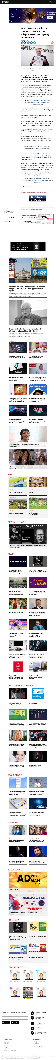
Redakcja (6, 1041)
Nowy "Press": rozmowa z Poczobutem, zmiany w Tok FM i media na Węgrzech (38, 572)
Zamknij (52, 1056)
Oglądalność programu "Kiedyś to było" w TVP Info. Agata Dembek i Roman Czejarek (18, 400)
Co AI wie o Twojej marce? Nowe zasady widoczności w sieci (17, 358)
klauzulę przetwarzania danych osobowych (15, 1058)
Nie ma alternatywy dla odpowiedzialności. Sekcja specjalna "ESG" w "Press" (16, 724)
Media (11, 553)
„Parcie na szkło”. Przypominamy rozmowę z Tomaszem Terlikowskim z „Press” (36, 841)
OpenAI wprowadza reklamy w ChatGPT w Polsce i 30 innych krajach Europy (17, 793)
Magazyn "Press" (37, 1041)
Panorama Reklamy (38, 1046)
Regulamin (7, 1049)
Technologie (15, 775)
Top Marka (35, 1045)
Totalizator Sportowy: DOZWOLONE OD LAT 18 (15, 491)
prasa (38, 192)
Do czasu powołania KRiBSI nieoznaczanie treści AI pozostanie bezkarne (36, 814)
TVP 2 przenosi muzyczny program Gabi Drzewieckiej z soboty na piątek (37, 421)
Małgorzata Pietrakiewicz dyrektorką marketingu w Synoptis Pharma (16, 746)
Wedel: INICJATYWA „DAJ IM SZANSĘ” (37, 491)
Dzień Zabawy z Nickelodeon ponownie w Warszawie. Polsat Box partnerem (37, 593)
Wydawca (6, 1042)
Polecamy (13, 920)
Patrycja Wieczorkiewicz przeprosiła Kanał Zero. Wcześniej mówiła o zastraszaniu (36, 358)
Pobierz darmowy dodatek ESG (38, 936)
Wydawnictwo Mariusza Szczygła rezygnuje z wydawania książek (36, 635)
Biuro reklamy (7, 1043)
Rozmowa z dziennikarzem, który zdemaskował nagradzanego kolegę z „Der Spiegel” (37, 862)
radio (45, 192)
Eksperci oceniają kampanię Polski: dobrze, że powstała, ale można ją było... (38, 746)
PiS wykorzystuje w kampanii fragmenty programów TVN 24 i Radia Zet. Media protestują (37, 180)
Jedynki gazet (15, 967)
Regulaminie (35, 1058)
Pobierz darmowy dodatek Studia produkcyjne (16, 958)
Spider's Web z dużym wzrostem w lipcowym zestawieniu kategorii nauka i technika (17, 572)
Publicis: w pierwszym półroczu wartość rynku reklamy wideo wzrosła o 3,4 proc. (38, 724)
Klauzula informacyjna (10, 1050)
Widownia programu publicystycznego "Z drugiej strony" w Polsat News (17, 421)
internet (30, 209)
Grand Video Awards (38, 1048)
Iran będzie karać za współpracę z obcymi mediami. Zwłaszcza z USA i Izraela (18, 593)
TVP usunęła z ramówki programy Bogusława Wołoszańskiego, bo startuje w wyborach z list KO (37, 102)
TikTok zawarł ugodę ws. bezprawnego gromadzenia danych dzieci (17, 379)
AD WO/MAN (14, 890)
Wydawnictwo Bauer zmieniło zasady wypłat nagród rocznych (37, 677)
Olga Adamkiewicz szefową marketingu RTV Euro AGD (16, 766)
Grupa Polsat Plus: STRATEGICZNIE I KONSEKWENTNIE (34, 513)
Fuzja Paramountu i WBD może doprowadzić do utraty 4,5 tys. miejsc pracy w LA (37, 400)
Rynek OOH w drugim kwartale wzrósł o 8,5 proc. (37, 702)
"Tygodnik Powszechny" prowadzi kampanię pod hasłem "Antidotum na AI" (16, 677)
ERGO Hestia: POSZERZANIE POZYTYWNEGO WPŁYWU (16, 512)
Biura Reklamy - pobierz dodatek (36, 958)
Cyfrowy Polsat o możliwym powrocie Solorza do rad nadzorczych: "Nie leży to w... (37, 656)
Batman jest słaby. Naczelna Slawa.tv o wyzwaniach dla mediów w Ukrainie (17, 840)
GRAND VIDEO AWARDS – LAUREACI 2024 (23, 912)
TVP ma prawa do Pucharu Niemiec (16, 613)
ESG (10, 474)
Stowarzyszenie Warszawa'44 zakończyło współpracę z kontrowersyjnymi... (17, 703)
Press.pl (35, 1042)
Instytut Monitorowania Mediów (29, 192)
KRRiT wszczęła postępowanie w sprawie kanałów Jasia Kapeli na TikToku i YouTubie (37, 379)
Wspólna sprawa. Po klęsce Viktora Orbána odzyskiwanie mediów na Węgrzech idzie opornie (27, 289)
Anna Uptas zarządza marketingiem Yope (35, 766)
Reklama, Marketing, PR (20, 685)
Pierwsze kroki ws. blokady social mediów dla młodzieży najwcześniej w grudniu (37, 793)
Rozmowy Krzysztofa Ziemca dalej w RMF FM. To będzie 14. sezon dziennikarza (37, 614)
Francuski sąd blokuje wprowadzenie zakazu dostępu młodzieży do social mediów (18, 814)
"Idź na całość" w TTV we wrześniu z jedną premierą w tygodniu (17, 635)
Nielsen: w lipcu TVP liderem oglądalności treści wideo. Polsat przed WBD (17, 656)
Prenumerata (7, 1045)
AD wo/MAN (36, 1043)
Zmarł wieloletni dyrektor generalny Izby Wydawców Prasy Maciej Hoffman (26, 330)
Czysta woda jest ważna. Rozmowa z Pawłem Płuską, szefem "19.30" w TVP (16, 861)
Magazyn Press (16, 521)
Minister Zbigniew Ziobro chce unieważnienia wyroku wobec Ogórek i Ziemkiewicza (37, 148)
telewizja (42, 192)
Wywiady (13, 822)
